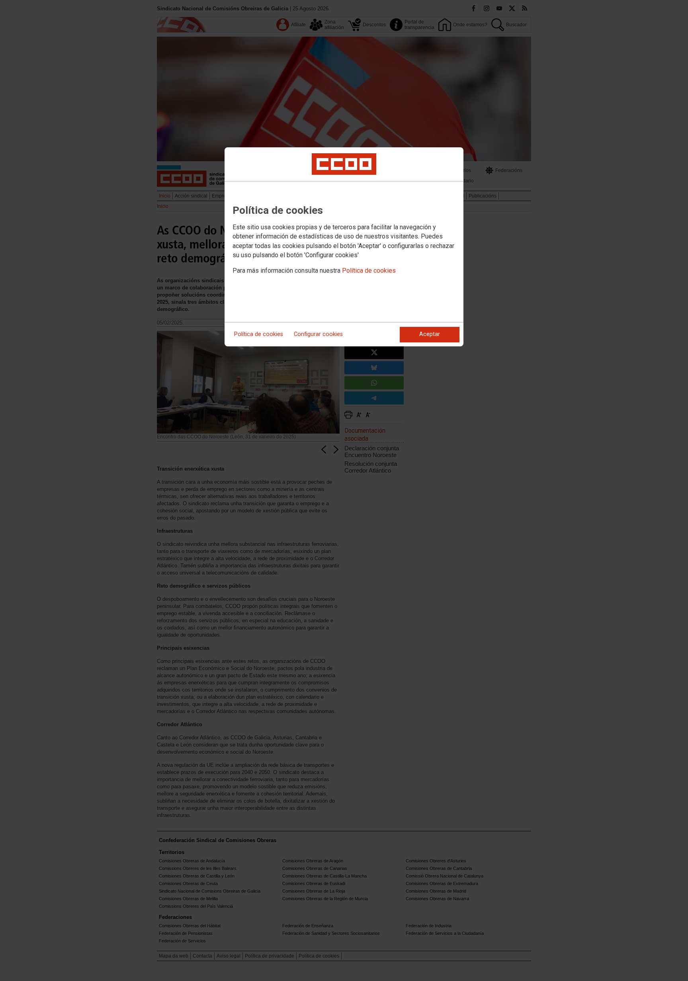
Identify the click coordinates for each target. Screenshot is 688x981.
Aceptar (429, 334)
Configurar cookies (318, 334)
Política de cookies (369, 270)
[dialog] (344, 246)
